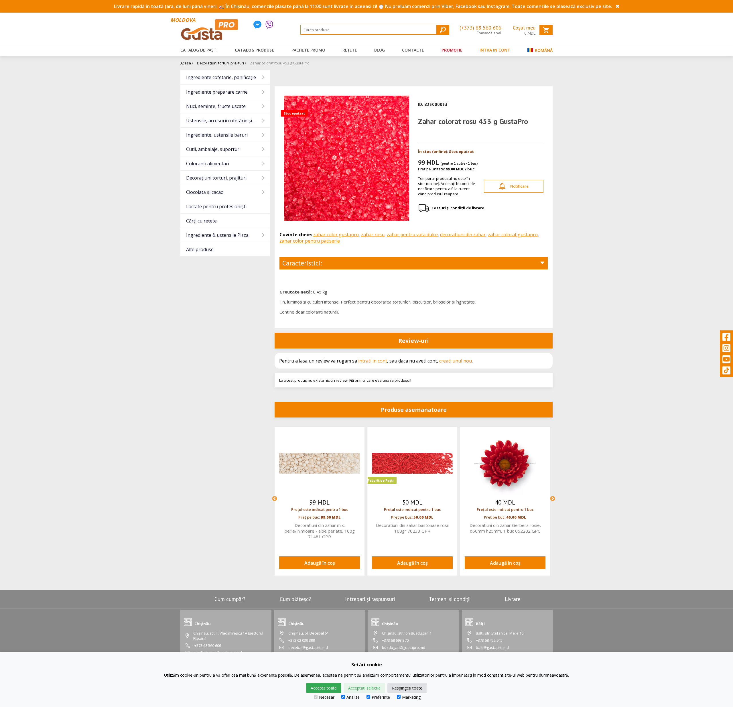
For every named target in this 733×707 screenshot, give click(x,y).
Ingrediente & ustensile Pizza (217, 235)
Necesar (326, 697)
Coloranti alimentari (207, 163)
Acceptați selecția (364, 688)
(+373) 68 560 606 (480, 27)
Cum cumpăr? (229, 599)
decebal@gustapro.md (308, 647)
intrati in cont (372, 361)
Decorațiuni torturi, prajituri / (221, 63)
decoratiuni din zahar (463, 234)
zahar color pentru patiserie (309, 241)
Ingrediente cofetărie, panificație (221, 77)
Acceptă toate (324, 688)
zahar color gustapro (336, 234)
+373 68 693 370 (395, 640)
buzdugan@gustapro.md (403, 647)
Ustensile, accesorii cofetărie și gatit (224, 120)
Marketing (411, 697)
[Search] (442, 29)
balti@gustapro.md (492, 647)
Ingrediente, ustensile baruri (217, 135)
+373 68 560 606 (207, 645)
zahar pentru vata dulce (412, 234)
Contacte (413, 50)
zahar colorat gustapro (513, 234)
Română (543, 50)
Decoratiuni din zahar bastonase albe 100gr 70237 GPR (505, 528)
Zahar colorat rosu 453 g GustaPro (280, 63)
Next (552, 499)
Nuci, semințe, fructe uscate (216, 106)
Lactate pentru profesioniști (216, 206)
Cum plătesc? (295, 599)
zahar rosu (373, 234)
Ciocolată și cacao (205, 192)
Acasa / (186, 63)
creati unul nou (455, 361)
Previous (274, 499)
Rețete (349, 50)
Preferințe (381, 697)
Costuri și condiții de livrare (457, 207)
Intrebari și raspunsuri (370, 599)
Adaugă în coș (319, 563)
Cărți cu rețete (201, 221)
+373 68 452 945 (489, 640)
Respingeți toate (407, 688)
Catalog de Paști (199, 50)
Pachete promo (308, 50)
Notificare (519, 186)
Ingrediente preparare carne (217, 92)
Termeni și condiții (449, 599)
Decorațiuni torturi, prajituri (216, 178)
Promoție (452, 50)
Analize (353, 697)
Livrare (513, 599)
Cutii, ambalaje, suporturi (213, 149)
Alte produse (200, 249)
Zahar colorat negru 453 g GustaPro (319, 525)
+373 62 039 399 (301, 640)
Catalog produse (254, 50)
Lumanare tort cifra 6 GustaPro (412, 525)
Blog (379, 50)
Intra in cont (495, 50)
